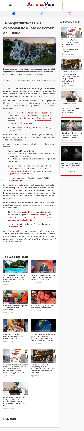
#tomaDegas (42, 118)
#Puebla (30, 115)
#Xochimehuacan (15, 115)
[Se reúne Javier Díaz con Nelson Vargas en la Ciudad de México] (71, 125)
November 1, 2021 (15, 180)
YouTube (71, 168)
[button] (10, 5)
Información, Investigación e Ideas (41, 8)
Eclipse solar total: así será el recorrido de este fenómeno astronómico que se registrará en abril (43, 337)
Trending (51, 80)
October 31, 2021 (14, 130)
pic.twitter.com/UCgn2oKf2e (20, 220)
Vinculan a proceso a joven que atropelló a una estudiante (15, 308)
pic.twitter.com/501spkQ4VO (22, 174)
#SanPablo (46, 113)
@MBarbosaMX (28, 212)
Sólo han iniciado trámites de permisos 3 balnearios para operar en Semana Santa (14, 278)
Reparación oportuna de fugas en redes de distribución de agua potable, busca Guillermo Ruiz (14, 401)
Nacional (42, 80)
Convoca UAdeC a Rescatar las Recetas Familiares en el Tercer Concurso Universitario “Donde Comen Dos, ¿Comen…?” (15, 369)
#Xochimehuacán (15, 168)
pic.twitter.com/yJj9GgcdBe (20, 123)
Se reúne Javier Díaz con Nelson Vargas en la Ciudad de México (72, 135)
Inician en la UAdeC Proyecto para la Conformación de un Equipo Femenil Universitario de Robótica (43, 369)
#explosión (32, 113)
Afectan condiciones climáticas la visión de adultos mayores (13, 336)
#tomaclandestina (43, 121)
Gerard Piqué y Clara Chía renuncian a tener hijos (42, 307)
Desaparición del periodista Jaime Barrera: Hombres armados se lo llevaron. (43, 277)
